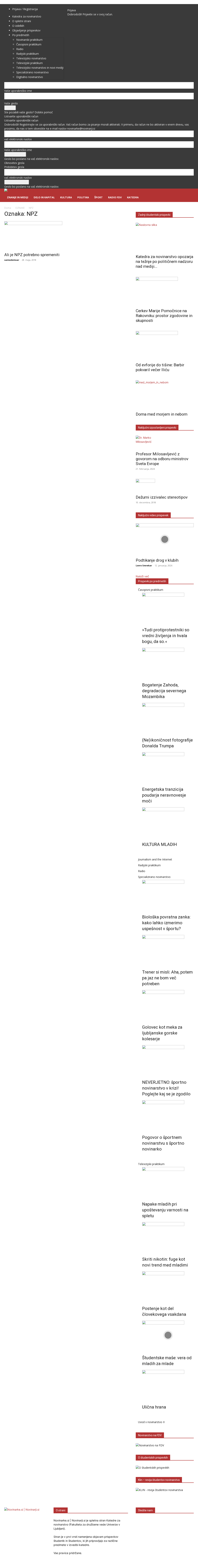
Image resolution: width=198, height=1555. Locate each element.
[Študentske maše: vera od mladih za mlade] (168, 1335)
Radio (141, 871)
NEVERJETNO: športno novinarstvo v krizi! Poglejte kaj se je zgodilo (166, 1088)
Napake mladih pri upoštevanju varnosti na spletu (165, 1210)
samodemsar (11, 259)
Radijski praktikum (149, 865)
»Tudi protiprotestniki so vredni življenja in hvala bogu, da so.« (165, 635)
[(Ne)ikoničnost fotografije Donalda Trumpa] (168, 717)
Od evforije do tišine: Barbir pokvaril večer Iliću (160, 367)
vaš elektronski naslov (18, 139)
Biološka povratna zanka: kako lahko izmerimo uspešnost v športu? (166, 923)
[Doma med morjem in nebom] (165, 394)
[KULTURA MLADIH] (168, 821)
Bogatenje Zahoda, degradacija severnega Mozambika (164, 691)
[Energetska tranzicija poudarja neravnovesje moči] (168, 766)
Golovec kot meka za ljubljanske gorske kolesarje (162, 1033)
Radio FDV (115, 197)
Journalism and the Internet (155, 859)
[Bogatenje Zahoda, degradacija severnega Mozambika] (168, 662)
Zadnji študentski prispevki (154, 214)
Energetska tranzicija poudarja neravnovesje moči (164, 795)
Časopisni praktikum (150, 590)
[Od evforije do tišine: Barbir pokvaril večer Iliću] (165, 345)
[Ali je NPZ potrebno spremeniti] (33, 235)
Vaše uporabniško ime (18, 91)
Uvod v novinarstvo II (151, 1422)
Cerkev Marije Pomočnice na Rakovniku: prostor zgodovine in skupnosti (164, 315)
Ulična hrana (154, 1407)
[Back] (93, 6)
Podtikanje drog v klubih (157, 560)
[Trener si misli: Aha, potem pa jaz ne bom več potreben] (168, 949)
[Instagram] (75, 6)
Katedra (133, 197)
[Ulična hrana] (168, 1384)
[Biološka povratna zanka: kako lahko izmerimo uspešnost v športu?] (168, 894)
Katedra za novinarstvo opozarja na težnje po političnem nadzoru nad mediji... (164, 261)
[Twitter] (84, 6)
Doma (7, 208)
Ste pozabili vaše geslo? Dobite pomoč (28, 112)
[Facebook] (72, 6)
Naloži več (142, 576)
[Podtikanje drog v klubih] (165, 539)
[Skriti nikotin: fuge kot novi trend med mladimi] (168, 1236)
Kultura (66, 197)
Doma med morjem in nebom (161, 414)
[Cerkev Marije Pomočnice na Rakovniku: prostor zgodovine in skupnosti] (165, 291)
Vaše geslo (11, 103)
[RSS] (78, 6)
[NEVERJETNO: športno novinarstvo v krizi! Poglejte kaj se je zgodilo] (168, 1059)
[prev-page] (143, 853)
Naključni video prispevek (153, 515)
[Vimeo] (87, 6)
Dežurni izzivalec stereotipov (162, 497)
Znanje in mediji (17, 197)
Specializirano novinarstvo (154, 877)
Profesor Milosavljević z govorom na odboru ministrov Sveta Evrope (162, 459)
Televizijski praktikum (151, 1164)
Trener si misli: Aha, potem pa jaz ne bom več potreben (167, 978)
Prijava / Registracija (25, 9)
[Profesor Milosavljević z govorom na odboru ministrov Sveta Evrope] (165, 442)
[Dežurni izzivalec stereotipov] (165, 485)
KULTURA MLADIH (159, 844)
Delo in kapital (44, 197)
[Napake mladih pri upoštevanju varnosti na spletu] (168, 1181)
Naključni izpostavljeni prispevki (157, 427)
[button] (189, 193)
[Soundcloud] (81, 6)
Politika (83, 197)
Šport (98, 197)
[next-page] (145, 853)
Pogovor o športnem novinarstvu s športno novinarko (163, 1143)
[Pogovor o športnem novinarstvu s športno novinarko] (168, 1114)
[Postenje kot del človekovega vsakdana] (168, 1285)
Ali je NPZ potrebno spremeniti (32, 254)
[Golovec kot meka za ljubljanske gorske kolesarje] (168, 1004)
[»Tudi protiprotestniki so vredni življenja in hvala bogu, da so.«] (168, 607)
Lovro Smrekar (144, 565)
